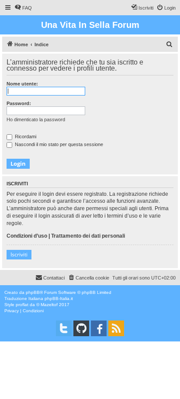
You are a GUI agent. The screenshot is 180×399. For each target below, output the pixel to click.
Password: (19, 103)
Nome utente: (22, 83)
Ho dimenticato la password (36, 119)
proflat (22, 304)
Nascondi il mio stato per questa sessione (58, 144)
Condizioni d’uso (27, 236)
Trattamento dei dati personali (88, 236)
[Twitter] (64, 328)
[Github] (81, 328)
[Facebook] (99, 328)
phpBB (33, 292)
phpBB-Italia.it (59, 298)
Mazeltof (49, 304)
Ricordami (25, 136)
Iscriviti (19, 254)
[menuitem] (23, 8)
